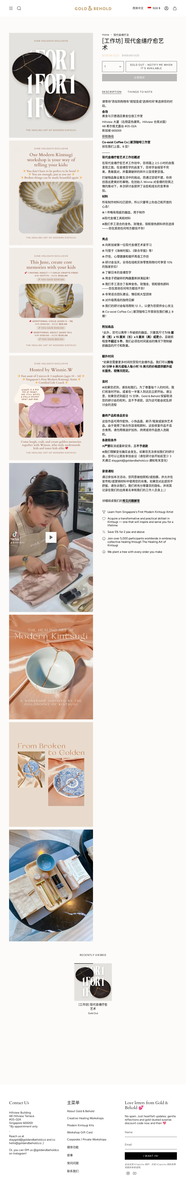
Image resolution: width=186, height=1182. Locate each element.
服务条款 (131, 1167)
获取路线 (108, 136)
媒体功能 (73, 1147)
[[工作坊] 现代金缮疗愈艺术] (93, 982)
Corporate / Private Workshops (86, 1139)
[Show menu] (11, 8)
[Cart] (175, 8)
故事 (70, 1155)
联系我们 (73, 1171)
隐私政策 (171, 1164)
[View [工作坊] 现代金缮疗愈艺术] (51, 537)
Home (105, 34)
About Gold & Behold (80, 1111)
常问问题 (73, 1163)
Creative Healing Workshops (85, 1118)
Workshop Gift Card (79, 1132)
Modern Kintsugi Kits (80, 1125)
